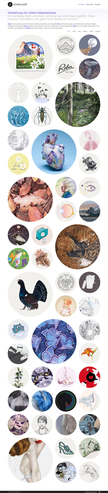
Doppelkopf (20, 4)
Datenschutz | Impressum (91, 492)
